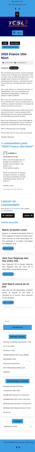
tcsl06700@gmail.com (18, 4)
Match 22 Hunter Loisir (14, 230)
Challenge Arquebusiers (11, 363)
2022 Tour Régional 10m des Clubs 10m (15, 259)
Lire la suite (8, 249)
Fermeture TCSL (9, 350)
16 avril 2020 (8, 62)
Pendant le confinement (21, 395)
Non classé (15, 43)
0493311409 (18, 1)
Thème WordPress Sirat (12, 442)
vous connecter (15, 208)
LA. (30, 124)
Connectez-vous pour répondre (12, 189)
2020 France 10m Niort (22, 399)
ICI (21, 122)
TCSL (5, 43)
